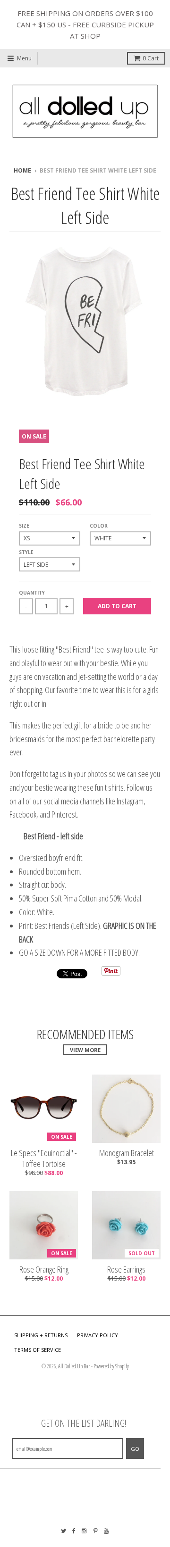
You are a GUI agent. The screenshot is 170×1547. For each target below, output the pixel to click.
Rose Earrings (126, 1269)
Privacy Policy (97, 1335)
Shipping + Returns (41, 1335)
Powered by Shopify (111, 1366)
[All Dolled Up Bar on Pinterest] (96, 1531)
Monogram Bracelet (126, 1153)
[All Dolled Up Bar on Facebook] (74, 1531)
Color (99, 525)
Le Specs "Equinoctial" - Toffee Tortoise (44, 1158)
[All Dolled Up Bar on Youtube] (107, 1531)
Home (22, 170)
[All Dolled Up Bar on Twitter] (63, 1531)
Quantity (32, 592)
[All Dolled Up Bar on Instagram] (84, 1531)
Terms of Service (37, 1349)
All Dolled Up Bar (74, 1366)
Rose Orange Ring (43, 1269)
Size (24, 525)
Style (26, 552)
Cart (151, 58)
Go (135, 1448)
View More (85, 1049)
